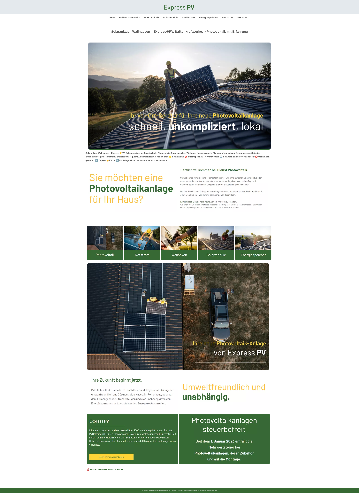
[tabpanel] (179, 350)
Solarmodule (170, 17)
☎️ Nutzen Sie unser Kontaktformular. (105, 469)
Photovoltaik (151, 17)
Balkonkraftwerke (129, 17)
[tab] (87, 223)
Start (112, 17)
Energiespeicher (208, 17)
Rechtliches (213, 490)
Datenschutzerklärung (190, 490)
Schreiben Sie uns (203, 490)
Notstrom (227, 17)
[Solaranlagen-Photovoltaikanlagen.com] (179, 7)
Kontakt (242, 17)
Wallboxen (188, 17)
